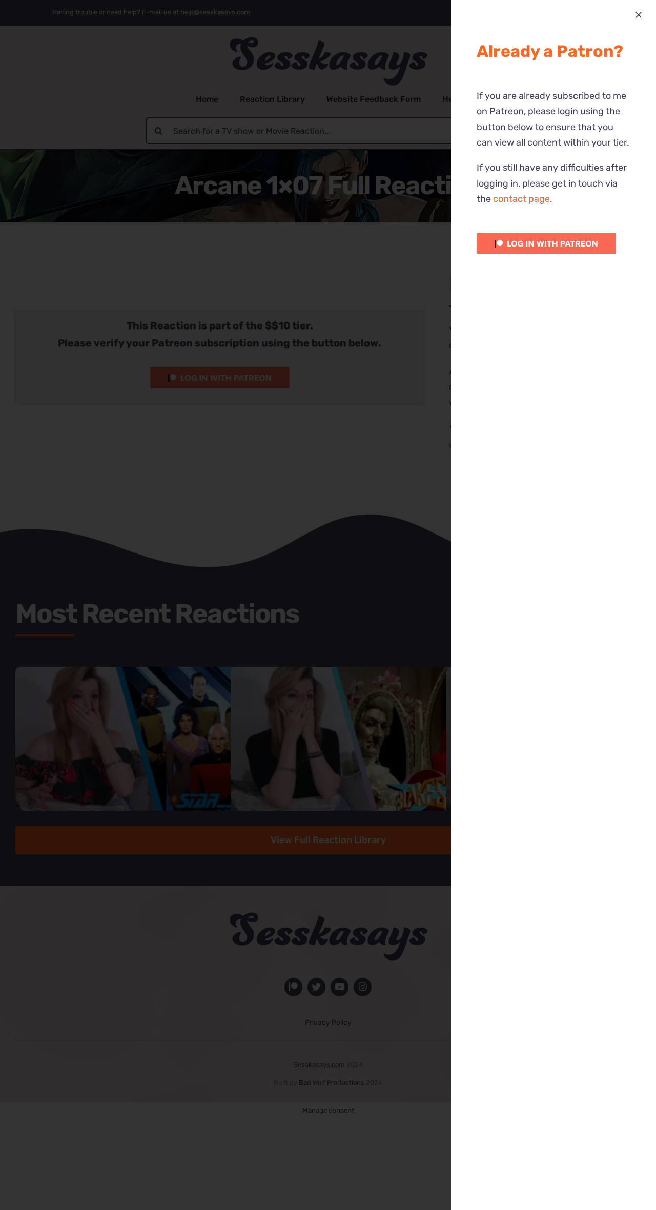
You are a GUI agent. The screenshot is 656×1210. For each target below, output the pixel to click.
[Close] (638, 14)
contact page (521, 198)
